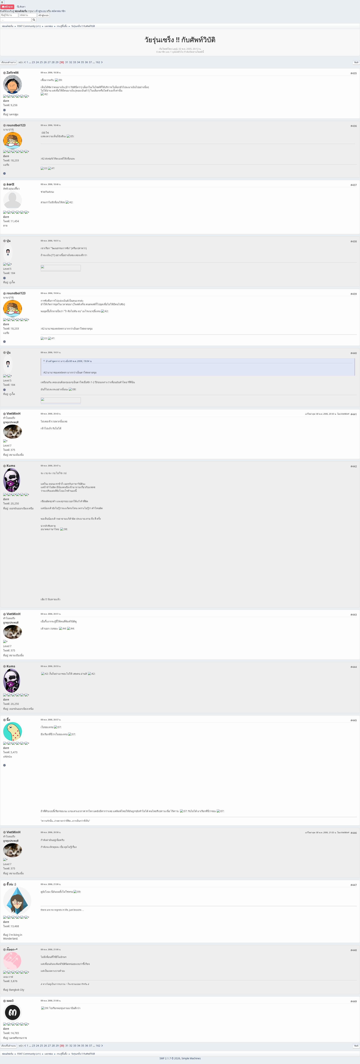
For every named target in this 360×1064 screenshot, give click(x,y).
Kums (11, 466)
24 (37, 62)
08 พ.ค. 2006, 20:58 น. (51, 832)
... (30, 62)
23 (33, 62)
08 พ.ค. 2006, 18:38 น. (51, 72)
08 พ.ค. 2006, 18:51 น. (51, 240)
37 (90, 62)
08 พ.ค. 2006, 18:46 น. (51, 125)
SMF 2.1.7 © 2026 (170, 1058)
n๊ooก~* (12, 949)
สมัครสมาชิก (58, 11)
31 (66, 62)
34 (78, 62)
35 (82, 62)
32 (70, 62)
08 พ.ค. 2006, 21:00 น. (51, 884)
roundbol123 (16, 125)
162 (98, 62)
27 (49, 62)
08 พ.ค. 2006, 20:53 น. (51, 666)
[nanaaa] (4, 173)
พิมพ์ (356, 62)
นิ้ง (8, 720)
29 (57, 62)
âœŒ (10, 184)
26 (45, 62)
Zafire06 (13, 72)
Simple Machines (191, 1058)
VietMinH (13, 413)
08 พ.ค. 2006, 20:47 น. (51, 465)
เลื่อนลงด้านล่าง (8, 62)
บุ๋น (8, 241)
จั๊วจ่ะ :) (11, 884)
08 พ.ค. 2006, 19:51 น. (51, 352)
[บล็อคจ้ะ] (4, 278)
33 (74, 62)
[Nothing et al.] (4, 110)
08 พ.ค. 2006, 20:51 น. (51, 613)
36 (86, 62)
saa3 (10, 1001)
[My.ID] (4, 765)
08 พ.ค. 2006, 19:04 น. (51, 293)
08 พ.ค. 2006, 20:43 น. (51, 413)
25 (41, 62)
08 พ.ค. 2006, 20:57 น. (51, 719)
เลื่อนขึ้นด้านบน (8, 1045)
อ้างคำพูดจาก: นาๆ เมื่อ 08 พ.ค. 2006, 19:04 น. (69, 361)
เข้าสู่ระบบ (40, 11)
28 (53, 62)
